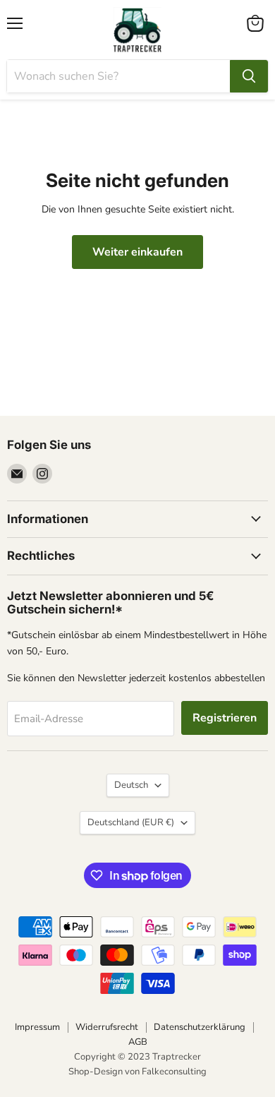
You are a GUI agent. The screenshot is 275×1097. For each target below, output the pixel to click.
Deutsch (131, 785)
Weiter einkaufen (137, 252)
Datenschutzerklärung (199, 1027)
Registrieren (224, 718)
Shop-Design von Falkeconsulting (137, 1071)
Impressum (37, 1027)
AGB (137, 1042)
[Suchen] (249, 76)
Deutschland (130, 822)
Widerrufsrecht (106, 1027)
